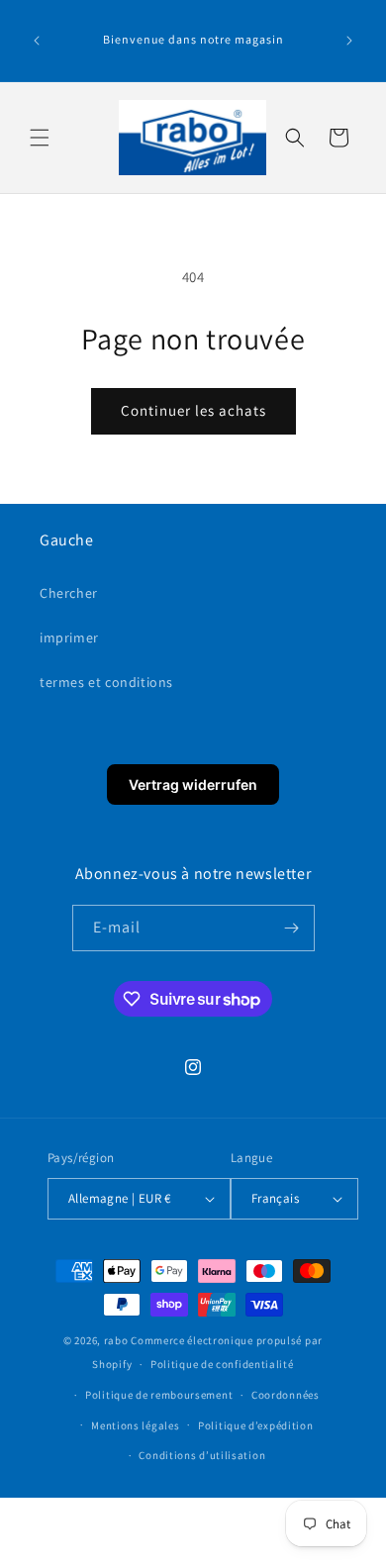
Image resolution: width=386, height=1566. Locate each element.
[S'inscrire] (292, 928)
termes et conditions (106, 682)
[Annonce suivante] (349, 40)
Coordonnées (285, 1395)
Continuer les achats (193, 410)
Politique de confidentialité (222, 1364)
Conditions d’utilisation (202, 1455)
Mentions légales (135, 1425)
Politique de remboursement (159, 1395)
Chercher (69, 593)
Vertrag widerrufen (193, 784)
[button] (39, 137)
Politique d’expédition (255, 1425)
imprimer (69, 637)
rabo (116, 1340)
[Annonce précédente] (36, 40)
